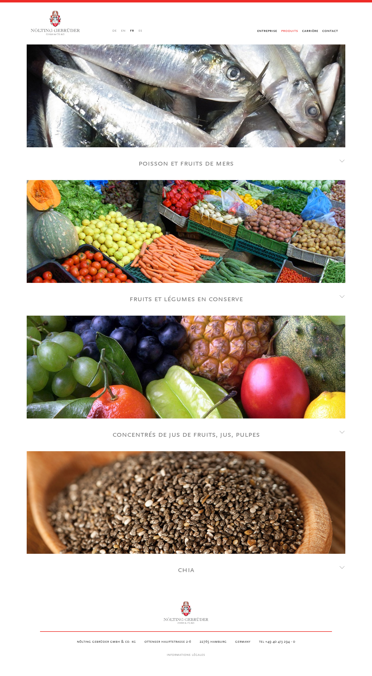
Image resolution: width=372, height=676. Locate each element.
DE (114, 31)
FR (132, 31)
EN (123, 31)
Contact (330, 31)
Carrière (310, 31)
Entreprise (267, 31)
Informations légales (186, 655)
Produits (289, 31)
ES (140, 31)
